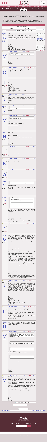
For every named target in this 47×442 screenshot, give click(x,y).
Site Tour (16, 8)
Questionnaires (29, 6)
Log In (44, 24)
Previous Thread (11, 28)
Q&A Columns (37, 8)
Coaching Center (23, 6)
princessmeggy (23, 223)
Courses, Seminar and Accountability (11, 6)
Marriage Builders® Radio (36, 6)
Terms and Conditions (17, 423)
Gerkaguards (23, 94)
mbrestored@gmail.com (11, 22)
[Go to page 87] (35, 30)
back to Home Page (23, 2)
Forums (18, 26)
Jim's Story (9, 92)
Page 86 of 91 (18, 30)
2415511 (34, 331)
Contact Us (33, 410)
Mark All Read (8, 410)
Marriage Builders (42, 410)
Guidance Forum (23, 10)
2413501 (34, 94)
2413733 (34, 158)
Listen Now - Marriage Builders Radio (43, 3)
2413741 (34, 169)
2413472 (34, 77)
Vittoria (24, 67)
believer (24, 169)
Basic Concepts (30, 8)
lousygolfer (24, 158)
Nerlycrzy (24, 146)
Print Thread (4, 30)
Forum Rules (4, 410)
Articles (43, 8)
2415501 (34, 306)
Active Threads (25, 26)
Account (35, 423)
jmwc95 (24, 105)
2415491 (34, 280)
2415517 (34, 375)
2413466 (34, 67)
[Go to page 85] (21, 30)
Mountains (3, 41)
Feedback (12, 423)
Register (41, 24)
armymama (24, 51)
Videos (19, 6)
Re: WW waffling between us (12, 51)
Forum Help (37, 410)
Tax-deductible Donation (9, 8)
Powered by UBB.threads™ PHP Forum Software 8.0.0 (23, 435)
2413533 (34, 115)
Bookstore (3, 6)
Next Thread (27, 28)
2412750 (34, 51)
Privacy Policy (23, 423)
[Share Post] (31, 51)
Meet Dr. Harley (23, 8)
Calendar (21, 26)
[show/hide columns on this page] (44, 26)
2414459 (34, 223)
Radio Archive (43, 6)
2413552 (34, 146)
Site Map (31, 423)
